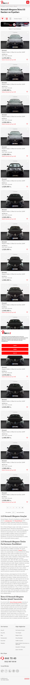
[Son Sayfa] (22, 507)
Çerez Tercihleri (19, 649)
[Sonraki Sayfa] (19, 507)
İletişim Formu (19, 635)
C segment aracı (8, 520)
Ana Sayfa (3, 6)
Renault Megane (18, 520)
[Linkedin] (9, 671)
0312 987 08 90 (10, 662)
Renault (11, 6)
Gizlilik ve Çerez (19, 640)
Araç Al (7, 6)
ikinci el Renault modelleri (16, 602)
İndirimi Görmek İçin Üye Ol (8, 59)
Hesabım (3, 643)
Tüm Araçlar (18, 632)
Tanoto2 (5, 2)
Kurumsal (3, 640)
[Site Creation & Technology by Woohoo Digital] (26, 679)
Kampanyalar (4, 638)
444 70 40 (10, 658)
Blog (2, 635)
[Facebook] (6, 671)
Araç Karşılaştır (19, 638)
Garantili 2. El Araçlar (20, 647)
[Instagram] (13, 671)
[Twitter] (2, 671)
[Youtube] (17, 671)
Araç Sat (3, 632)
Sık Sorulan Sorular (20, 630)
